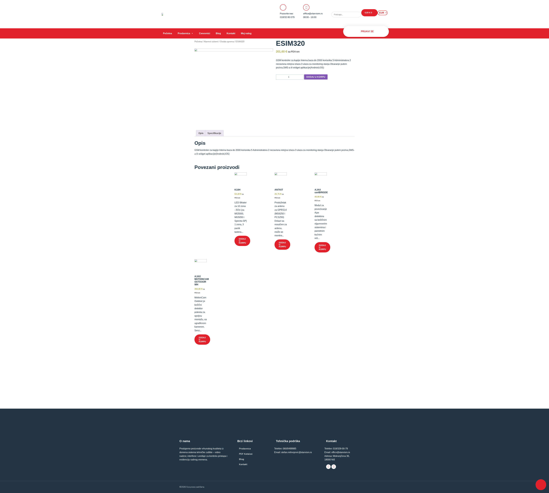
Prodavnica (184, 33)
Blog (218, 33)
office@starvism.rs (313, 13)
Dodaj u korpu (315, 77)
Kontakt (231, 33)
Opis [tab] (200, 133)
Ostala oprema (227, 41)
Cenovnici (204, 33)
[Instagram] (333, 466)
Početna (167, 33)
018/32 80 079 (287, 17)
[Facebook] (328, 466)
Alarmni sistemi (211, 41)
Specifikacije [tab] (214, 133)
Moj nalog (246, 33)
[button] (346, 10)
